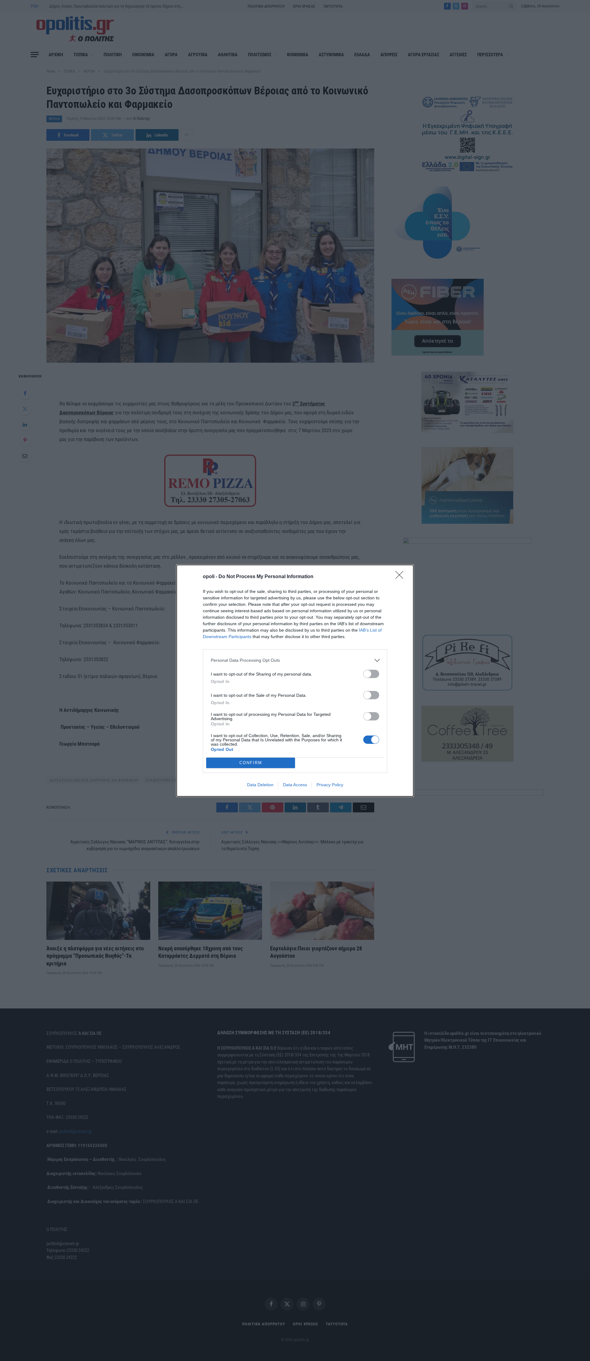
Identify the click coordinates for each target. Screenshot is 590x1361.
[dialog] (295, 680)
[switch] (371, 674)
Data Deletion (260, 784)
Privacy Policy (330, 784)
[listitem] (295, 660)
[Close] (401, 577)
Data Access (295, 784)
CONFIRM (250, 762)
